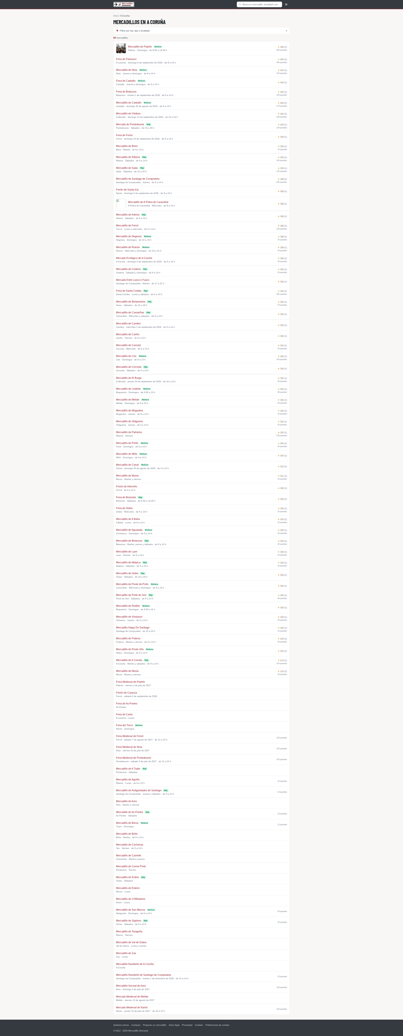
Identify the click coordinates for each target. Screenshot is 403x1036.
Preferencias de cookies (217, 1025)
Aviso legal (174, 1025)
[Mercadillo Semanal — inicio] (123, 4)
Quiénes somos (121, 1025)
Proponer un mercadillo (154, 1025)
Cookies (199, 1025)
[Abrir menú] (286, 4)
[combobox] (259, 4)
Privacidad (187, 1025)
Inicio (116, 15)
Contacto (135, 1025)
